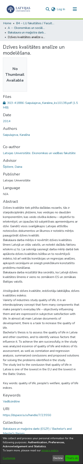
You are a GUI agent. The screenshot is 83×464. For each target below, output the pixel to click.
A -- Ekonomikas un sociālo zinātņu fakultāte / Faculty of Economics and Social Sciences (27, 28)
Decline (58, 458)
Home (7, 23)
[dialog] (41, 449)
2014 (7, 121)
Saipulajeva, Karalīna (16, 135)
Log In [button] (61, 9)
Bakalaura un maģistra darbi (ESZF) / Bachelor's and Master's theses (27, 32)
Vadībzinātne (11, 401)
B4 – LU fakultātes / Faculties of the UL (35, 23)
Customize (9, 458)
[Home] (18, 9)
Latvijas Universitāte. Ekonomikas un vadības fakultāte (39, 153)
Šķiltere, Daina (12, 167)
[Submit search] (47, 9)
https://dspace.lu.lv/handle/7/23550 (27, 415)
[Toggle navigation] (74, 9)
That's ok (72, 458)
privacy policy (50, 450)
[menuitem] (53, 9)
